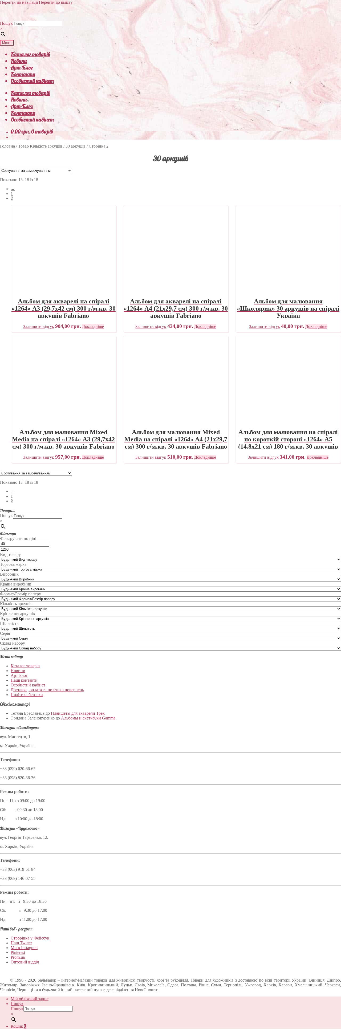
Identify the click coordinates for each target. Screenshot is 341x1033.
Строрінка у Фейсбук (30, 938)
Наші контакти (24, 680)
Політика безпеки (27, 694)
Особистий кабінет (32, 81)
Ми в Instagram (24, 947)
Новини (19, 61)
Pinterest (18, 952)
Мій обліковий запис (29, 999)
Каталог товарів (30, 54)
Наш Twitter (21, 943)
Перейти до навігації (19, 2)
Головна (7, 146)
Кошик (18, 1026)
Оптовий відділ (25, 962)
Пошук (6, 23)
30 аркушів (76, 146)
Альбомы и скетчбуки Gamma (88, 718)
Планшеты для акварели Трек (78, 713)
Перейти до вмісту (56, 2)
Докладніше (93, 326)
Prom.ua (18, 957)
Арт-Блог (22, 67)
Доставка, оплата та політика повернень (47, 690)
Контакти (23, 74)
